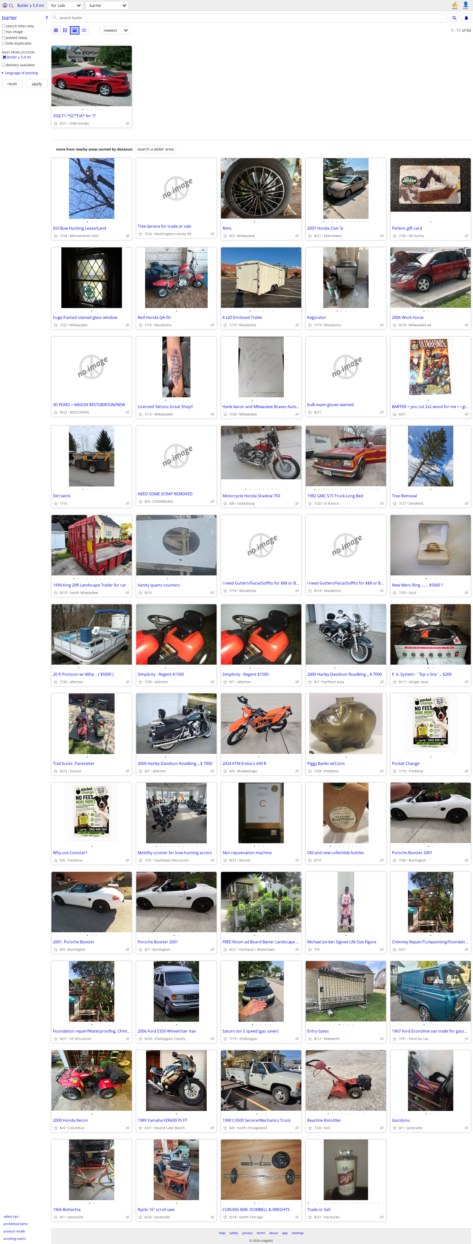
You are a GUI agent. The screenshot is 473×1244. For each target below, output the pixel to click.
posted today (16, 37)
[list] (56, 30)
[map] (84, 30)
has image (14, 31)
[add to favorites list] (56, 123)
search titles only (20, 26)
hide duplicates (19, 43)
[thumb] (65, 30)
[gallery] (74, 30)
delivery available (20, 65)
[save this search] (466, 18)
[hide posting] (128, 123)
